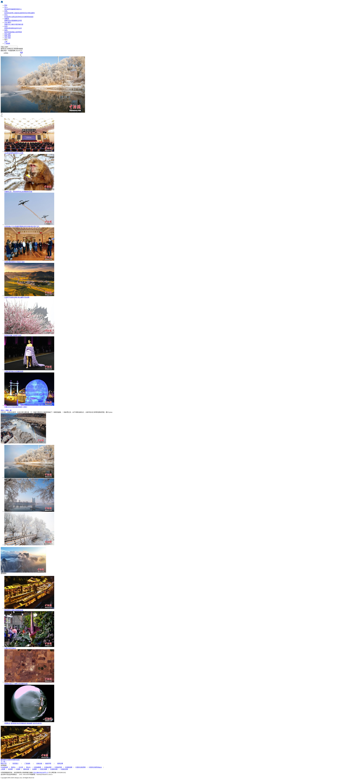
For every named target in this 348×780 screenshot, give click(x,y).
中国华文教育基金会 (95, 767)
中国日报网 (43, 769)
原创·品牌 (7, 34)
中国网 (18, 769)
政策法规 (19, 13)
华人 (5, 7)
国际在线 (26, 769)
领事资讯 (7, 20)
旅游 (5, 30)
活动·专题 (7, 37)
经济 (5, 26)
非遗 (21, 24)
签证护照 (19, 20)
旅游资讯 (7, 32)
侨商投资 (7, 28)
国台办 (28, 767)
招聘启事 (60, 763)
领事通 (6, 18)
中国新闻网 (68, 767)
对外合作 (19, 28)
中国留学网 (58, 767)
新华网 (10, 769)
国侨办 (13, 767)
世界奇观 (19, 32)
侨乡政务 (7, 17)
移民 (14, 9)
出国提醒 (13, 20)
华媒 (11, 9)
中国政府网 (47, 767)
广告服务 (7, 43)
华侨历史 (25, 13)
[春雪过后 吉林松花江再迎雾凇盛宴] (29, 477)
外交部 (21, 767)
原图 (21, 52)
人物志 (12, 24)
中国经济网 (64, 769)
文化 (8, 24)
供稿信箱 (39, 763)
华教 (5, 24)
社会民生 (13, 17)
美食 (18, 24)
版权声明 (48, 763)
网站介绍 (4, 763)
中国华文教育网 (80, 767)
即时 (5, 5)
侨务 (5, 11)
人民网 (3, 769)
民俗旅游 (30, 17)
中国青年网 (53, 769)
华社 (5, 9)
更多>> (3, 410)
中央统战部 (4, 767)
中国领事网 (37, 767)
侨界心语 (13, 13)
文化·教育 (7, 22)
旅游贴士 (13, 32)
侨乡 (5, 15)
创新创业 (13, 28)
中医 (15, 24)
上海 (5, 41)
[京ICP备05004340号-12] (40, 772)
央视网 (34, 769)
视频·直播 (7, 36)
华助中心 (19, 9)
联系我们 (15, 763)
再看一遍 (8, 410)
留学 (8, 9)
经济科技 (19, 17)
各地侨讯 (7, 13)
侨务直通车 (31, 13)
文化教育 (25, 17)
